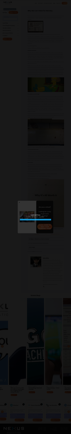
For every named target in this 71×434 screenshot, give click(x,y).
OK (35, 219)
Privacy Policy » (41, 216)
